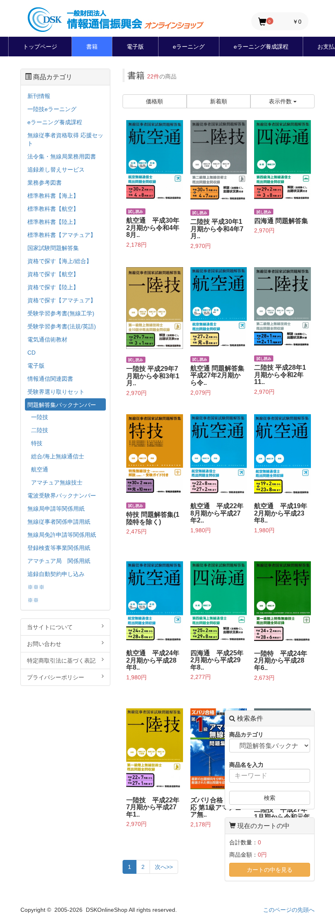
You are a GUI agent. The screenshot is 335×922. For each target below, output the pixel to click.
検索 (269, 798)
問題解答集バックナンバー (61, 405)
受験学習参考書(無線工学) (60, 313)
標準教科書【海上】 (53, 195)
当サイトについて (50, 627)
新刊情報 (38, 96)
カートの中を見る (270, 869)
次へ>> (164, 867)
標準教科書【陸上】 (53, 222)
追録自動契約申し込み (56, 574)
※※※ (36, 587)
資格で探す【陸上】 (53, 287)
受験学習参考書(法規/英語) (61, 326)
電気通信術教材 (47, 339)
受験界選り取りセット (56, 391)
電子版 (135, 46)
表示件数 (281, 101)
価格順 (154, 101)
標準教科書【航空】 (53, 208)
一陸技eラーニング (51, 109)
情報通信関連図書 (50, 378)
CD (31, 352)
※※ (33, 600)
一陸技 (39, 417)
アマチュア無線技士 (57, 482)
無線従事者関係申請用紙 (58, 521)
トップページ (40, 46)
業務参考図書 (44, 182)
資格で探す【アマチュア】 (61, 300)
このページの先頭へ (289, 909)
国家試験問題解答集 (53, 248)
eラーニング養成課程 (261, 46)
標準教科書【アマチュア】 (61, 235)
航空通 (39, 469)
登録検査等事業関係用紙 (58, 548)
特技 (36, 443)
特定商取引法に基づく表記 (61, 660)
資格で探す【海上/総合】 (59, 261)
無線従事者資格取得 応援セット (65, 139)
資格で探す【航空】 (53, 274)
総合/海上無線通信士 (57, 456)
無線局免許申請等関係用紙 (61, 534)
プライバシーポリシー (55, 677)
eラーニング (189, 46)
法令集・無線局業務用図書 (61, 156)
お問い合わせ (44, 644)
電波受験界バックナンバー (61, 495)
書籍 (92, 46)
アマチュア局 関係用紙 (58, 561)
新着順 (218, 101)
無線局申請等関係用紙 (56, 508)
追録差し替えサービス (56, 169)
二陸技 (39, 430)
